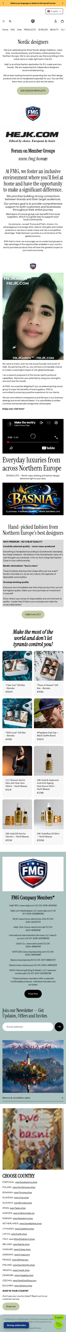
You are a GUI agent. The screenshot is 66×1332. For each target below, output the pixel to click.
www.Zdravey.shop (23, 1285)
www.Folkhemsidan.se (23, 1213)
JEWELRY (43, 29)
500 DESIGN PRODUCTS (33, 90)
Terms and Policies (33, 1328)
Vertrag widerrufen (16, 1325)
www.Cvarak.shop (21, 1270)
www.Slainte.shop (21, 1244)
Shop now (11, 1306)
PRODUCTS (30, 29)
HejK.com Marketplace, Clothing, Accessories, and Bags (33, 1319)
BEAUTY (54, 29)
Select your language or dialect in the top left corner (38, 1320)
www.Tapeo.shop (18, 1208)
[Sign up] (59, 1026)
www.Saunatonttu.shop (24, 1265)
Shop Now (33, 993)
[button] (54, 11)
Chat (19, 29)
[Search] (10, 21)
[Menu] (3, 21)
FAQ (13, 29)
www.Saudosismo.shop (26, 1182)
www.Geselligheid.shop (30, 1223)
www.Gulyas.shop (22, 1249)
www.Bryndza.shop (23, 1202)
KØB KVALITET (33, 614)
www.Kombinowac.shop (24, 1187)
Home (5, 29)
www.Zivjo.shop (21, 1197)
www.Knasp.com (22, 1254)
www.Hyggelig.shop (24, 1275)
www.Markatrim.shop (23, 1218)
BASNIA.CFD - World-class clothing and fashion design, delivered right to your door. (33, 477)
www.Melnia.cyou (20, 1259)
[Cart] (62, 21)
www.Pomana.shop (23, 1192)
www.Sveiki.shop (19, 1234)
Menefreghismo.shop (24, 1239)
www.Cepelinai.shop (24, 1228)
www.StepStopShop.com (24, 1280)
